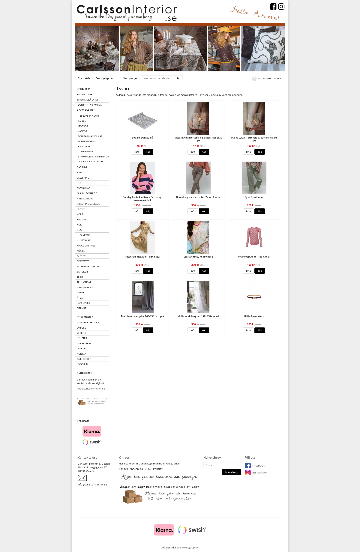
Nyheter (82, 338)
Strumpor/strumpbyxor (93, 156)
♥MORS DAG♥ (84, 94)
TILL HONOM (84, 282)
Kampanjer (130, 78)
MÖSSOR (83, 126)
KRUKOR (81, 219)
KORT (80, 214)
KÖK (79, 224)
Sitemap (82, 308)
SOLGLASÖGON (87, 141)
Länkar (81, 348)
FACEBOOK (258, 465)
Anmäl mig (231, 472)
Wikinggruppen (190, 547)
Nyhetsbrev (84, 343)
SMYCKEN (82, 271)
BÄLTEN (82, 121)
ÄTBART (81, 297)
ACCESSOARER (85, 110)
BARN (80, 172)
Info (137, 152)
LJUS (79, 229)
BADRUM (82, 167)
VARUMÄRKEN (85, 287)
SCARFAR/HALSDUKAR (90, 136)
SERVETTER (83, 261)
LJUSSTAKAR (84, 240)
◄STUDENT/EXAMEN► (90, 105)
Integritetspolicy (88, 322)
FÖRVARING (83, 188)
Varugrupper (105, 78)
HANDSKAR (84, 146)
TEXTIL (80, 277)
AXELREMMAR (85, 151)
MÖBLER (81, 250)
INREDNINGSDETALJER (89, 203)
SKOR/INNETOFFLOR (88, 266)
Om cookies (84, 359)
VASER (80, 292)
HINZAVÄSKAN (85, 198)
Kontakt (82, 353)
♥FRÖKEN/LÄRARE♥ (87, 99)
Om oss (81, 327)
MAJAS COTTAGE (86, 245)
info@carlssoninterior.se (91, 388)
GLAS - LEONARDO (87, 193)
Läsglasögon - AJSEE (90, 161)
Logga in (82, 364)
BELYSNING (83, 177)
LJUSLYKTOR (83, 235)
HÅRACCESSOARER (88, 116)
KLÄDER (81, 209)
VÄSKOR (82, 131)
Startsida (84, 78)
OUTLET (81, 256)
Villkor (81, 333)
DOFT (80, 183)
